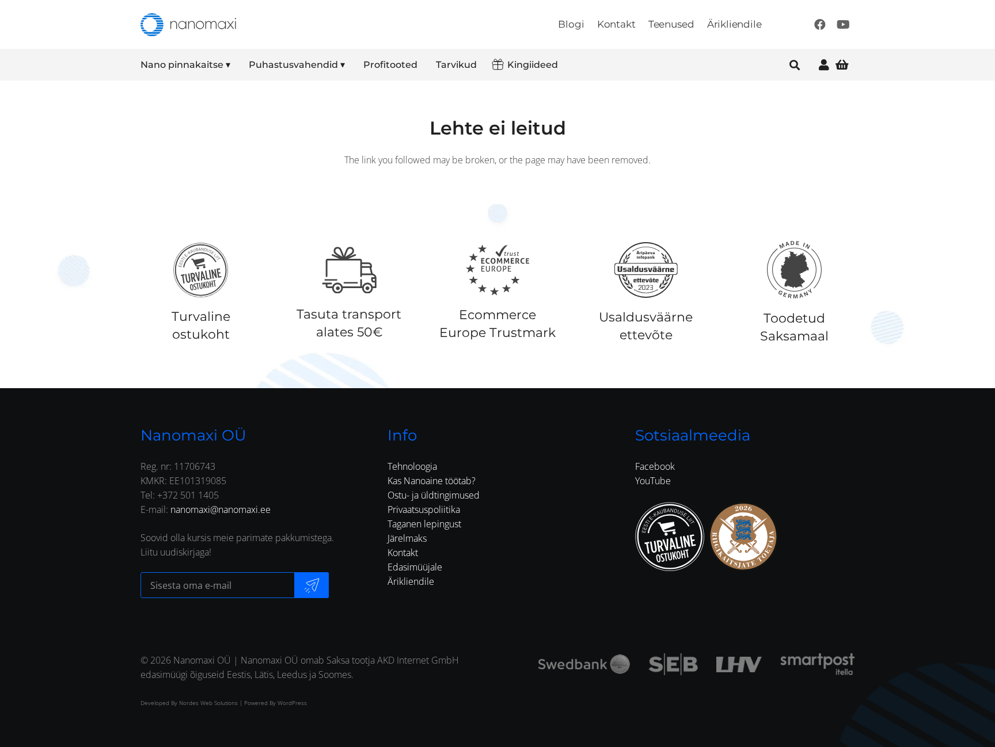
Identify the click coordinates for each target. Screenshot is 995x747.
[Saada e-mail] (311, 585)
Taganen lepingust (424, 524)
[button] (238, 65)
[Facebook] (819, 24)
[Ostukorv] (842, 65)
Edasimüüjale (415, 567)
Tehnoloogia (412, 466)
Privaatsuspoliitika (424, 509)
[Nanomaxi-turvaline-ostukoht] (669, 536)
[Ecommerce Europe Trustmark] (497, 269)
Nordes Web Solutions (208, 703)
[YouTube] (843, 24)
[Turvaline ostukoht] (200, 269)
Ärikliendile (411, 581)
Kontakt (403, 552)
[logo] (188, 24)
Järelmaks (407, 538)
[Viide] (824, 64)
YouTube (653, 480)
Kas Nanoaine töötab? (432, 480)
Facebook (655, 466)
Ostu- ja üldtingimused (434, 495)
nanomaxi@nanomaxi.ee (220, 509)
